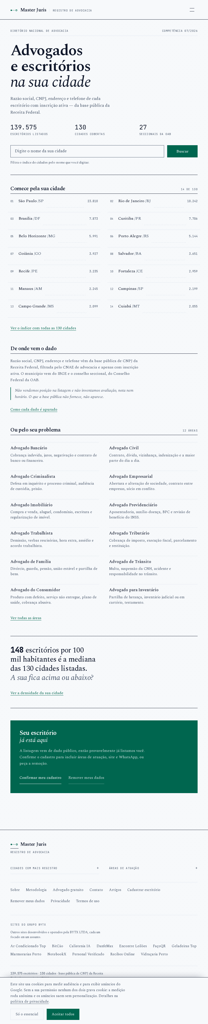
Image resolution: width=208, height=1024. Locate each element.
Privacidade (60, 901)
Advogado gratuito (68, 890)
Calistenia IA (80, 946)
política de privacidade (29, 1001)
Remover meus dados (86, 778)
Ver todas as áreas (25, 618)
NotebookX (56, 954)
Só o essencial (27, 1014)
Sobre (15, 890)
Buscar (182, 151)
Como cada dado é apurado (33, 409)
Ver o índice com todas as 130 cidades (43, 328)
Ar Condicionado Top (28, 946)
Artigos (115, 890)
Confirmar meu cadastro (40, 778)
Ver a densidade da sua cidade (36, 693)
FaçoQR (159, 946)
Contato (96, 890)
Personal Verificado (88, 954)
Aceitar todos (63, 1014)
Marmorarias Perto (25, 954)
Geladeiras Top (184, 946)
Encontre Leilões (133, 946)
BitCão (57, 946)
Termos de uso (87, 901)
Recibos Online (122, 954)
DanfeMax (105, 946)
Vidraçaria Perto (154, 954)
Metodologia (36, 890)
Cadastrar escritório (143, 890)
